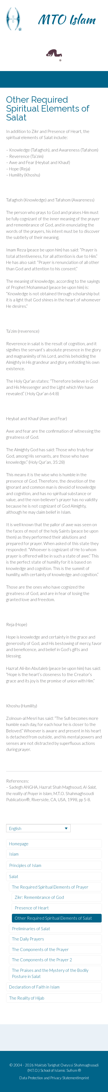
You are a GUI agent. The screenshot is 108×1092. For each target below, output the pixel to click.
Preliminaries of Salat (31, 928)
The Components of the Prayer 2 (42, 959)
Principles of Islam (25, 865)
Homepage (19, 843)
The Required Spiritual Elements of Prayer (50, 886)
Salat (13, 876)
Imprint (83, 1078)
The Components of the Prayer (40, 949)
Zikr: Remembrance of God (39, 897)
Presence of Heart (32, 907)
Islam (14, 853)
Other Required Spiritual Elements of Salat (53, 918)
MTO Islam (66, 19)
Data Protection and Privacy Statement (48, 1078)
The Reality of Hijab (26, 997)
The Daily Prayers (28, 938)
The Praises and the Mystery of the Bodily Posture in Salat (50, 973)
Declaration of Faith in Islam (34, 986)
